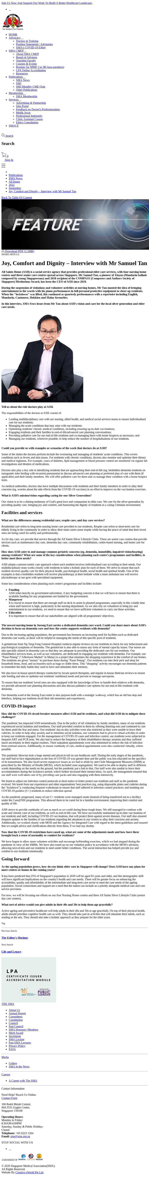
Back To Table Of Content (16, 197)
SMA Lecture (16, 1039)
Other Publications (26, 89)
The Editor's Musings (14, 937)
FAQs (12, 1049)
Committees (15, 1016)
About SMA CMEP (27, 54)
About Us (14, 1010)
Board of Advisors (26, 57)
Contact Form (9, 1098)
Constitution (16, 1019)
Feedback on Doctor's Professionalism (38, 109)
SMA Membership (26, 96)
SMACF (14, 125)
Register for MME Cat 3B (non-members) (40, 67)
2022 (12, 184)
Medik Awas (23, 112)
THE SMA (7, 1003)
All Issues (14, 181)
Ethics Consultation (27, 122)
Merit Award (16, 1032)
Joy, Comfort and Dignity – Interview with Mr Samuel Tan (42, 191)
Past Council (16, 1026)
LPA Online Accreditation (31, 70)
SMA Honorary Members (23, 1029)
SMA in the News (19, 1066)
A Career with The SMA (23, 1080)
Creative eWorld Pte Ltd (29, 1172)
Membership (17, 93)
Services (15, 99)
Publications (17, 76)
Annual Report (17, 1013)
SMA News (23, 80)
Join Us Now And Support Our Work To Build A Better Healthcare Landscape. (46, 3)
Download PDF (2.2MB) (19, 251)
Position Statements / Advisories (34, 44)
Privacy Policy (17, 1045)
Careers (5, 1074)
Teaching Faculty (26, 60)
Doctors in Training (27, 41)
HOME (13, 34)
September (15, 188)
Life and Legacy (11, 951)
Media (5, 1057)
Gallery (13, 1063)
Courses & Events (26, 63)
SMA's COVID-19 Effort (30, 47)
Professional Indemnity (29, 115)
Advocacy (16, 37)
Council (13, 1023)
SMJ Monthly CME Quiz (30, 86)
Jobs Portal (22, 106)
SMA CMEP (17, 50)
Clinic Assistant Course (29, 119)
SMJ (18, 83)
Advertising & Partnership (31, 102)
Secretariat (15, 1036)
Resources (22, 73)
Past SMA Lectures (20, 1042)
